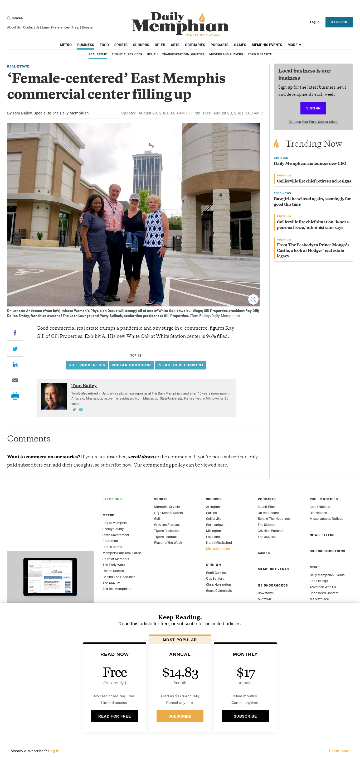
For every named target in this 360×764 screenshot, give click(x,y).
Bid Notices (318, 513)
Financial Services (127, 54)
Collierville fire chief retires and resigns (314, 182)
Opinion (213, 565)
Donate (87, 27)
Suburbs (141, 45)
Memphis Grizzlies (167, 507)
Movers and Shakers (226, 54)
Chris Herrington (218, 585)
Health (152, 54)
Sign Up (313, 108)
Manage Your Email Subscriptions (313, 122)
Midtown (264, 599)
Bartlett (211, 513)
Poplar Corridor (131, 365)
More (293, 45)
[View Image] (253, 299)
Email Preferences (56, 27)
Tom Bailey (22, 113)
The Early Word (114, 565)
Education (110, 541)
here (222, 465)
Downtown (266, 593)
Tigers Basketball (167, 531)
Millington (213, 531)
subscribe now (116, 465)
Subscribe (339, 22)
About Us (14, 27)
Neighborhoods (273, 585)
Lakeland (213, 537)
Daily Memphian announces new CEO (310, 164)
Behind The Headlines (119, 577)
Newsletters (322, 535)
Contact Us (31, 27)
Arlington (213, 507)
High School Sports (168, 513)
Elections (112, 499)
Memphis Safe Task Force (122, 553)
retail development (180, 365)
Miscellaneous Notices (326, 519)
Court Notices (320, 507)
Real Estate (98, 54)
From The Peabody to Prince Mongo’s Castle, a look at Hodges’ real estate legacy (313, 250)
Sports (121, 45)
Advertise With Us (323, 587)
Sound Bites (266, 507)
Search (17, 18)
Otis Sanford (215, 578)
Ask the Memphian (116, 589)
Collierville (213, 519)
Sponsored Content (324, 593)
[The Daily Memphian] (180, 24)
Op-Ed (160, 45)
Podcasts (219, 45)
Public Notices (324, 499)
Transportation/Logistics (183, 54)
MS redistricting (218, 549)
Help (75, 27)
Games (240, 45)
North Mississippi (219, 543)
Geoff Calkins (216, 573)
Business (85, 45)
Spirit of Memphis (116, 559)
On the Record (113, 571)
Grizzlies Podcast (167, 525)
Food (104, 45)
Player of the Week (168, 543)
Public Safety (112, 547)
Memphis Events (267, 45)
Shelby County (113, 529)
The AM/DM (111, 583)
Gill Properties (87, 365)
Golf (157, 519)
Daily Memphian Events (327, 575)
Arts (175, 45)
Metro (66, 45)
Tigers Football (165, 537)
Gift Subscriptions (327, 551)
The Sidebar (267, 525)
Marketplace (319, 599)
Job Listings (319, 581)
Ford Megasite (260, 54)
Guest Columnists (219, 591)
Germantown (215, 525)
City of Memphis (115, 523)
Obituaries (195, 45)
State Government (116, 535)
